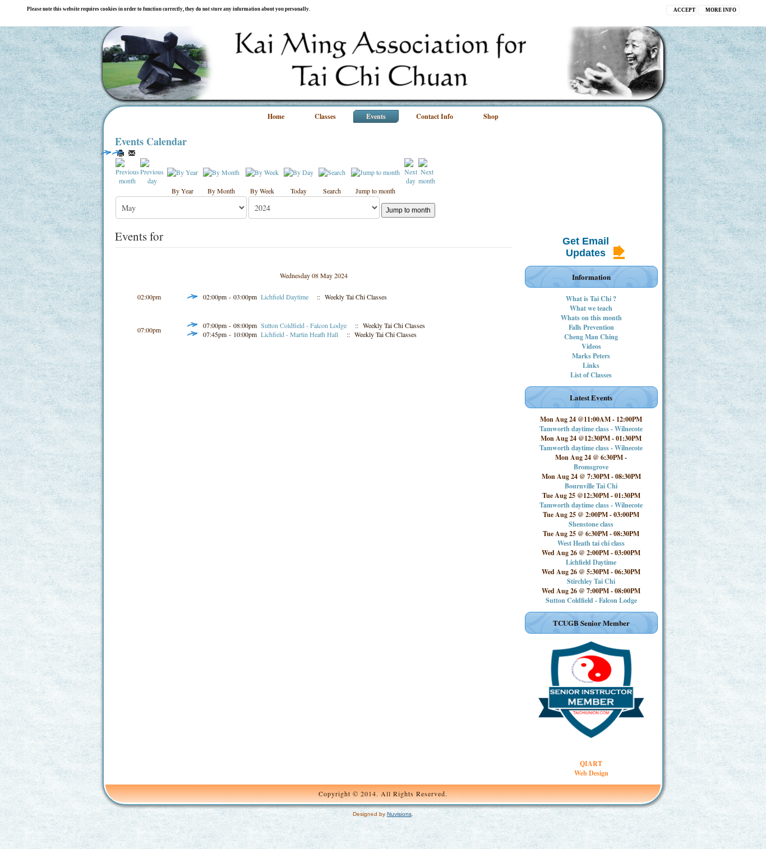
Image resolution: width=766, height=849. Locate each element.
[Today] (298, 171)
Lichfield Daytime (284, 296)
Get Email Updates (585, 247)
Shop (491, 116)
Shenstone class (591, 524)
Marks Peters (591, 356)
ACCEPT (684, 10)
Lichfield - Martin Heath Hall (299, 334)
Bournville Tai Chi (591, 486)
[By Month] (221, 171)
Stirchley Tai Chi (591, 581)
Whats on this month (591, 317)
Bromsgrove (591, 467)
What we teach (591, 308)
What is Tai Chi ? (591, 298)
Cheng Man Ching (591, 337)
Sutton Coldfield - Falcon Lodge (304, 325)
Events (376, 116)
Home (275, 116)
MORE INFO (720, 10)
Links (591, 365)
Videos (591, 346)
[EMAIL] (132, 153)
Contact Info (434, 116)
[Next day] (410, 170)
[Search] (332, 171)
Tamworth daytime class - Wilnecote (591, 428)
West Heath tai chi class (591, 543)
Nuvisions (399, 814)
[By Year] (182, 171)
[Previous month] (127, 170)
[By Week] (262, 171)
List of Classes (591, 375)
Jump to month (408, 210)
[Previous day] (152, 170)
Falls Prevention (591, 327)
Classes (325, 116)
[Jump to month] (375, 171)
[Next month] (426, 170)
